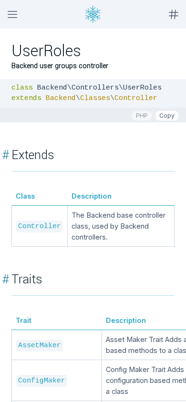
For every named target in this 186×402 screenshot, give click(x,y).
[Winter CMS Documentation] (93, 14)
